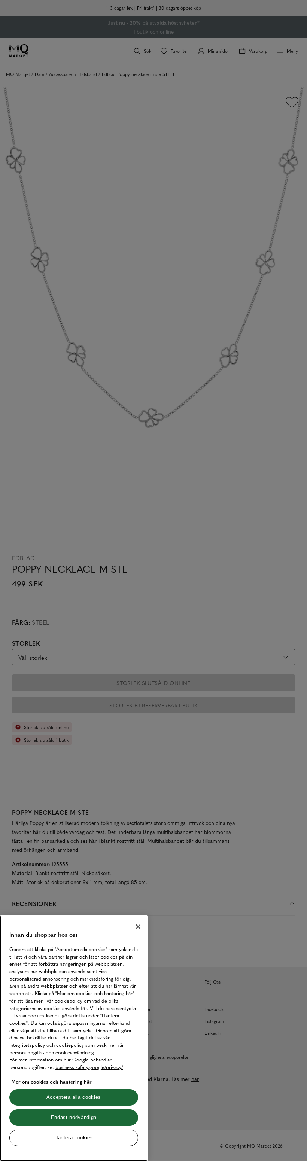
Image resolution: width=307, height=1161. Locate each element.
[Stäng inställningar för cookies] (138, 926)
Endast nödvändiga (74, 1117)
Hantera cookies (73, 1137)
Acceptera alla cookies (73, 1097)
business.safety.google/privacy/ (89, 1066)
